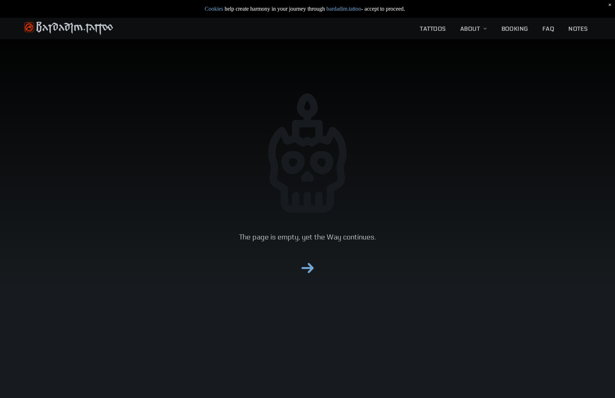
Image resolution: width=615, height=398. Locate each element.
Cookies (214, 9)
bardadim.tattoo (343, 9)
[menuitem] (433, 28)
